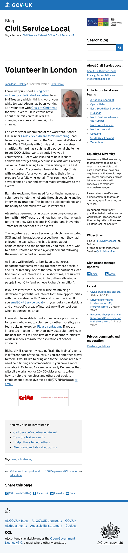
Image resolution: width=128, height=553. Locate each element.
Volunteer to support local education (25, 473)
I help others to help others (31, 442)
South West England (102, 138)
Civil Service (29, 35)
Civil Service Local (37, 29)
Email (73, 493)
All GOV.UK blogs (16, 521)
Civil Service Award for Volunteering (45, 136)
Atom (112, 274)
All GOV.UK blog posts (47, 521)
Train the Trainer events (29, 437)
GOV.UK (70, 521)
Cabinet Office (46, 35)
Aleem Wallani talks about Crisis (35, 447)
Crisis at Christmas (44, 108)
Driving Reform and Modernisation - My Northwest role (101, 303)
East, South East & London (105, 108)
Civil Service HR (65, 35)
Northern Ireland (100, 129)
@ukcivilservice (105, 251)
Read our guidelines (98, 346)
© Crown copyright (110, 543)
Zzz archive (57, 84)
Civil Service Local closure (105, 291)
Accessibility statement (46, 526)
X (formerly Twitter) (20, 493)
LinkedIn (59, 493)
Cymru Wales (97, 104)
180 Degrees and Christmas (61, 471)
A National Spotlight (102, 99)
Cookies (71, 526)
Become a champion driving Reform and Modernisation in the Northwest (106, 318)
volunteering (25, 459)
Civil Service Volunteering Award (35, 432)
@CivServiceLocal (107, 240)
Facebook (42, 493)
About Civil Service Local (101, 71)
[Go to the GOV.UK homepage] (18, 5)
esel (14, 459)
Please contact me (50, 326)
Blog (9, 20)
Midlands (95, 112)
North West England (102, 125)
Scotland (95, 133)
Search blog (97, 40)
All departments (16, 526)
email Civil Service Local (26, 302)
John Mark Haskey (15, 84)
